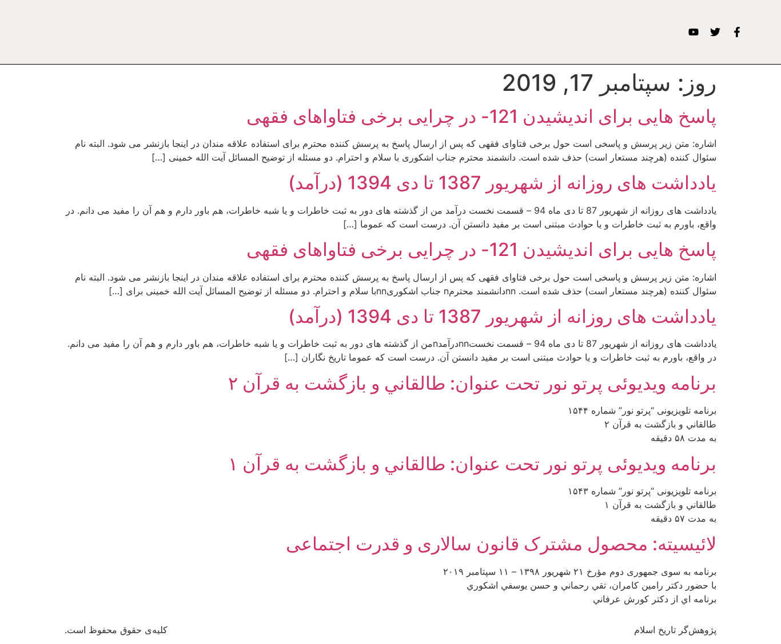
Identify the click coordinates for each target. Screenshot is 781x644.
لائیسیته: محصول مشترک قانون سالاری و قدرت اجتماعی (501, 544)
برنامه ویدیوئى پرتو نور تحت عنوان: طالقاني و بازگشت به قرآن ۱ (472, 464)
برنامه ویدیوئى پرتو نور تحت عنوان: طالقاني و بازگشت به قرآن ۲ (472, 383)
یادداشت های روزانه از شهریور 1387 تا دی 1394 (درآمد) (502, 182)
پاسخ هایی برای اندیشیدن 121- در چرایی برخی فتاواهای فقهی (481, 116)
